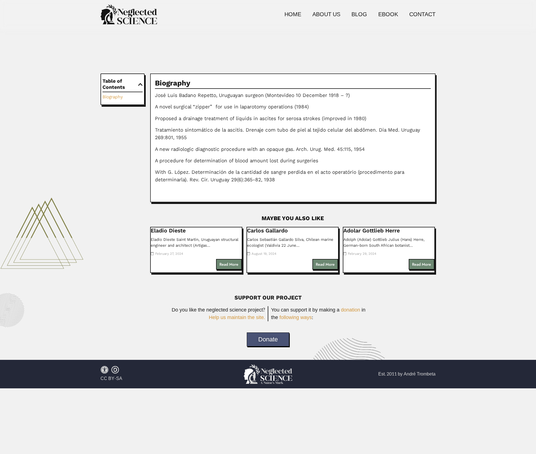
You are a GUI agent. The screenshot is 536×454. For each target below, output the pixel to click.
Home (292, 14)
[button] (140, 84)
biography (112, 96)
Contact (422, 14)
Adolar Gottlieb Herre (371, 230)
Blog (359, 14)
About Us (326, 14)
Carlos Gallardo (267, 230)
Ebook (388, 14)
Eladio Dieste (168, 230)
